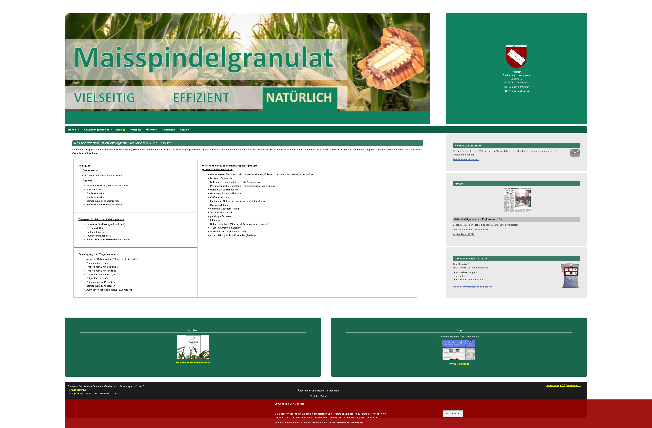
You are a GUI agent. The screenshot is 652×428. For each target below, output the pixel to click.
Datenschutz (573, 385)
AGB (562, 385)
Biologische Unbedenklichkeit (193, 362)
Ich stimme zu (453, 413)
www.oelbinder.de (459, 363)
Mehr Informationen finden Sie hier (473, 286)
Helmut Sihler (74, 390)
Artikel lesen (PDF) (464, 234)
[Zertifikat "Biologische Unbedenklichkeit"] (193, 357)
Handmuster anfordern (466, 159)
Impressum (552, 385)
